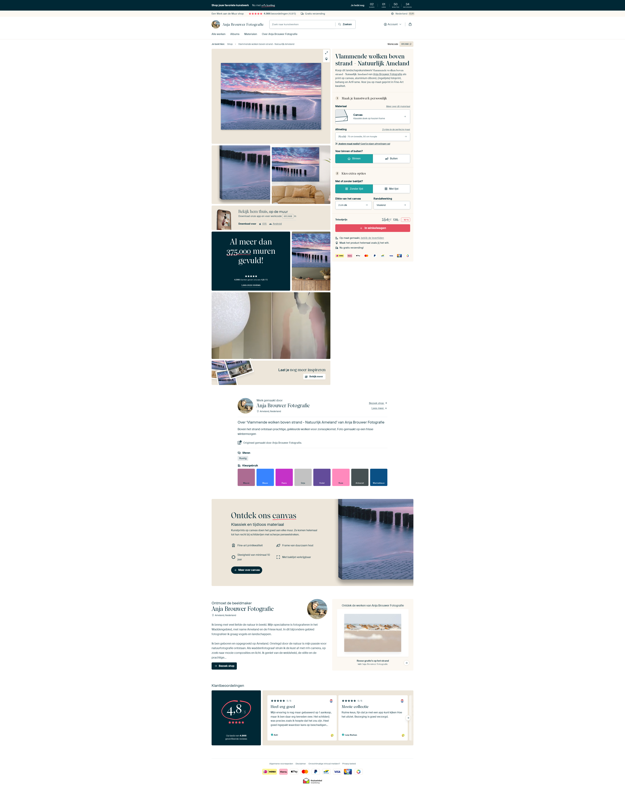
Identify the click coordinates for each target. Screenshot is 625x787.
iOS (264, 223)
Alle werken (218, 34)
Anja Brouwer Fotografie (243, 24)
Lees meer (378, 408)
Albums (234, 34)
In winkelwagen (375, 228)
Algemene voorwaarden (281, 763)
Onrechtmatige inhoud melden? (324, 763)
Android (277, 223)
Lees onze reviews (251, 285)
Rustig (243, 458)
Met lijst (393, 188)
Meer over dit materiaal (398, 106)
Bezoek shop (376, 403)
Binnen (356, 158)
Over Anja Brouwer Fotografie (279, 34)
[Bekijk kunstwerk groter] (326, 53)
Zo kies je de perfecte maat (396, 129)
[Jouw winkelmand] (410, 24)
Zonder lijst (356, 188)
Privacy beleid (349, 763)
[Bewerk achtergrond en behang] (326, 59)
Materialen (250, 34)
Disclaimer (301, 763)
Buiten (394, 158)
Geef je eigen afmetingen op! (364, 143)
